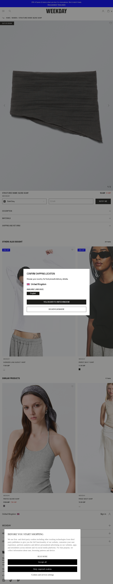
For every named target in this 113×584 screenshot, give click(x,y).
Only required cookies (42, 569)
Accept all (42, 562)
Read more (42, 556)
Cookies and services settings (42, 575)
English (33, 293)
